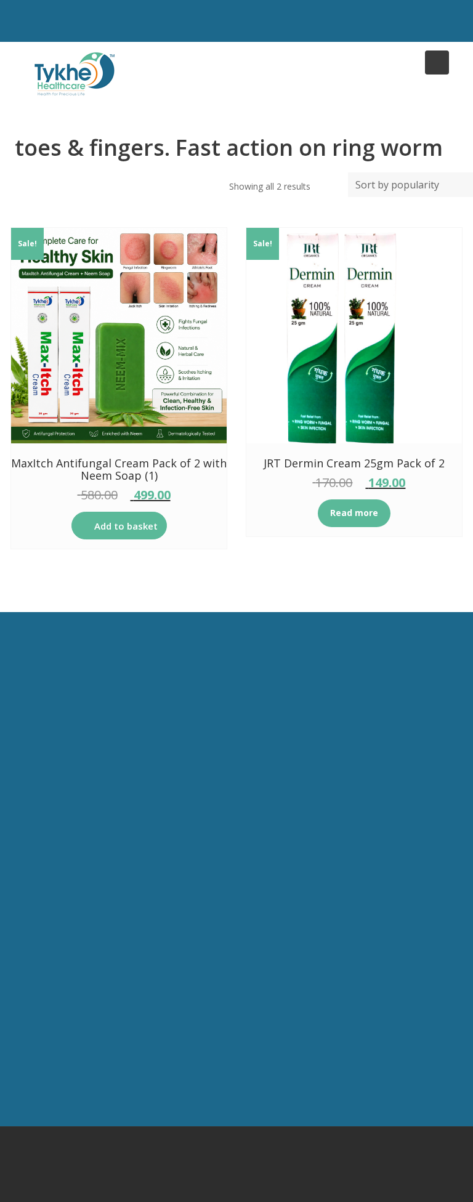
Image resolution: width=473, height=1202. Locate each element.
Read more (354, 512)
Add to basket (126, 526)
